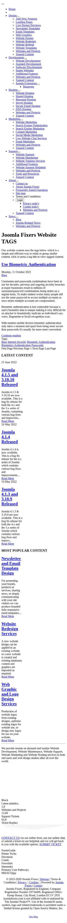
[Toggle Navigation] (2, 3)
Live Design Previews (28, 25)
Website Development (28, 60)
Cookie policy (31, 206)
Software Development (29, 67)
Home (12, 9)
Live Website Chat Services (31, 138)
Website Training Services (30, 160)
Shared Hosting (24, 96)
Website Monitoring (27, 157)
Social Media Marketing (29, 135)
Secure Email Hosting (28, 106)
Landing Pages (24, 22)
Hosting (13, 89)
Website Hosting (25, 93)
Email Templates (25, 31)
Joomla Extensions (26, 83)
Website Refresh (25, 44)
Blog (18, 219)
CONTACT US (10, 837)
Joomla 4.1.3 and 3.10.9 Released (9, 496)
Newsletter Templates (28, 28)
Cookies (34, 882)
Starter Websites (25, 70)
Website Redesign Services (9, 628)
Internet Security (17, 342)
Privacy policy (31, 203)
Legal (20, 200)
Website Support (25, 154)
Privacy (22, 882)
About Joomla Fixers (27, 186)
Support (13, 151)
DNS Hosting (23, 109)
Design (13, 15)
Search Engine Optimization (32, 125)
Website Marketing (26, 122)
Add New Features (26, 18)
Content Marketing (26, 131)
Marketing (14, 118)
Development (16, 57)
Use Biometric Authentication (28, 264)
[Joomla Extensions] (38, 84)
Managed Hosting (26, 99)
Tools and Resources (27, 173)
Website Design (24, 38)
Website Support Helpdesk (31, 167)
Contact (38, 885)
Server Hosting (24, 102)
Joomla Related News (28, 222)
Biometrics (7, 345)
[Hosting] (19, 90)
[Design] (18, 16)
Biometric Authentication (41, 342)
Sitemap (44, 879)
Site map (21, 193)
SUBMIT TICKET (50, 844)
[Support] (19, 152)
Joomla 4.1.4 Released (9, 437)
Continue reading (11, 335)
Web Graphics (24, 34)
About (12, 180)
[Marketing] (21, 119)
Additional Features (27, 73)
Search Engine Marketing (30, 128)
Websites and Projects (28, 51)
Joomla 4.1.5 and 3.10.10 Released (9, 377)
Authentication (22, 345)
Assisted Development (28, 64)
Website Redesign (26, 41)
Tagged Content (25, 54)
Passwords (37, 345)
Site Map (33, 916)
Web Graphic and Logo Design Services (10, 694)
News (12, 216)
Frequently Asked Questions (32, 189)
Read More (7, 421)
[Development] (25, 58)
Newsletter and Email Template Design (11, 565)
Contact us (22, 183)
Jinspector (28, 86)
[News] (16, 217)
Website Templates (26, 47)
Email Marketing (25, 141)
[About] (17, 181)
